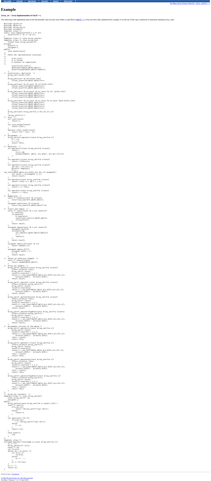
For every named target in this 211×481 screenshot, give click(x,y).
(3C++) (80, 20)
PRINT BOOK (68, 1)
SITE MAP (19, 1)
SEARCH (56, 1)
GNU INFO (44, 1)
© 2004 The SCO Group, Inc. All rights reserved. (17, 478)
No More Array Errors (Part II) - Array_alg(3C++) (190, 3)
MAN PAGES (32, 1)
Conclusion (15, 474)
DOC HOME (7, 1)
